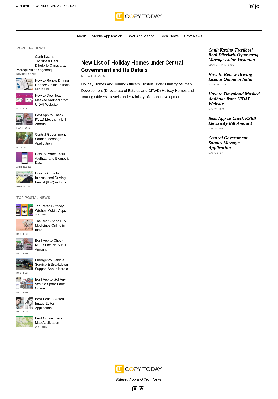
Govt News (193, 36)
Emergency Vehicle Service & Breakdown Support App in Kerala (51, 264)
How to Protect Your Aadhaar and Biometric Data (52, 158)
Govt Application (141, 36)
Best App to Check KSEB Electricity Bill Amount (50, 119)
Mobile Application (107, 36)
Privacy (56, 6)
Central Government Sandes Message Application (50, 139)
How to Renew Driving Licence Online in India (52, 83)
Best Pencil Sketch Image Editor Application (49, 303)
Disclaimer (40, 6)
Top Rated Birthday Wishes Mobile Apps (50, 208)
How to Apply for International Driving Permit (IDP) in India (50, 177)
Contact (70, 6)
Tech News (169, 36)
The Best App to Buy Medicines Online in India (50, 225)
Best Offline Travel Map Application (49, 320)
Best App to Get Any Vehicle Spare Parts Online (50, 283)
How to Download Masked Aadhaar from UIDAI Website (51, 100)
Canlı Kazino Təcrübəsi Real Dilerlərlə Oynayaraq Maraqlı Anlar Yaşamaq (41, 63)
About (81, 36)
